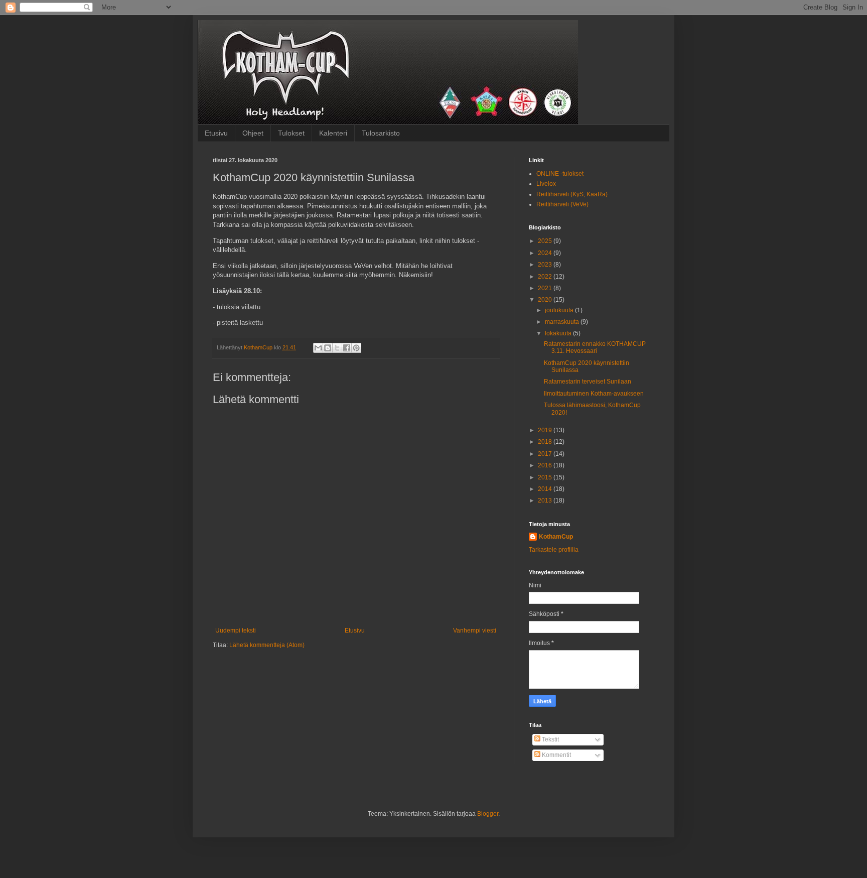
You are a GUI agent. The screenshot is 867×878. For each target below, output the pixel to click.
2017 (545, 453)
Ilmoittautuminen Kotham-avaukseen (594, 393)
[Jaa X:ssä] (337, 348)
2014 (545, 488)
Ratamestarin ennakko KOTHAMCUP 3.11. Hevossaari (595, 347)
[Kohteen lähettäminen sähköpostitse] (318, 348)
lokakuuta (559, 333)
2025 (545, 240)
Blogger (487, 813)
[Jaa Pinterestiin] (356, 348)
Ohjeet (252, 133)
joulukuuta (560, 310)
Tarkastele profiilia (554, 549)
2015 (545, 477)
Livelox (546, 183)
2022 (545, 276)
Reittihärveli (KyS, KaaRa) (572, 194)
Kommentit (555, 755)
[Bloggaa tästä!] (328, 348)
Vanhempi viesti (474, 630)
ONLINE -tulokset (560, 173)
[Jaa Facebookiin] (347, 348)
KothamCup (556, 536)
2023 (545, 264)
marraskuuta (563, 321)
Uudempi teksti (235, 630)
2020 (545, 299)
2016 (545, 465)
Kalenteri (333, 133)
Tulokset (291, 133)
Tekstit (549, 739)
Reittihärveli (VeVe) (562, 204)
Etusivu (216, 133)
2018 (545, 441)
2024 (545, 253)
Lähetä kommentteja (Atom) (267, 645)
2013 (545, 500)
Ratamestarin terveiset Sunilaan (587, 381)
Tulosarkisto (381, 133)
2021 (545, 288)
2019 (545, 430)
